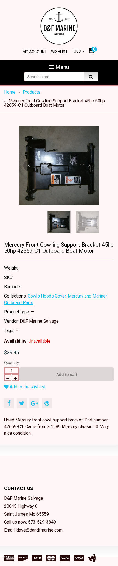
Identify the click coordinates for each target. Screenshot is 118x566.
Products (31, 92)
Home (10, 92)
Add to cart (66, 374)
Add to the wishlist (27, 386)
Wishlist (59, 52)
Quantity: (12, 362)
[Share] (9, 403)
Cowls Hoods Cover (47, 296)
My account (35, 52)
